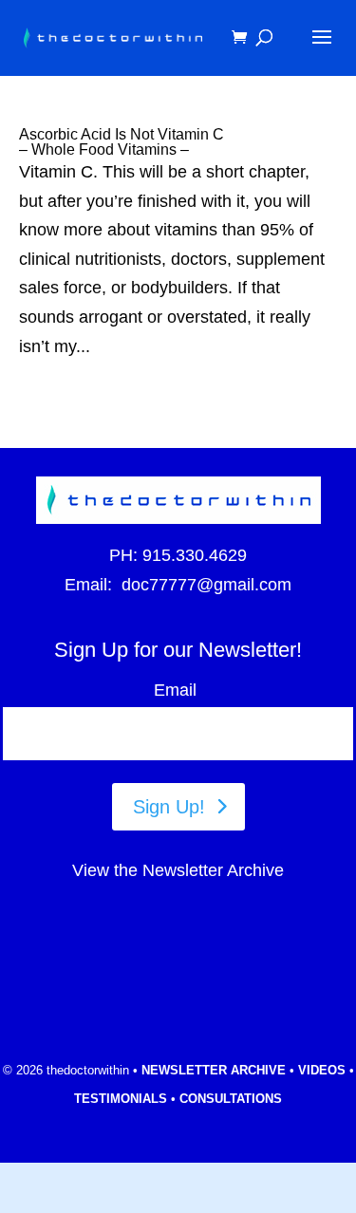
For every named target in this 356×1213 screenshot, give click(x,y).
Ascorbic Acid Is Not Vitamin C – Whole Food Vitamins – (121, 142)
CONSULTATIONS (230, 1099)
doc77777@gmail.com (206, 584)
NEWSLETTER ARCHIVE (213, 1070)
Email (178, 690)
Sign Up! (169, 806)
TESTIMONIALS (120, 1099)
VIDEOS (322, 1070)
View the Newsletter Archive (178, 870)
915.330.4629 (194, 555)
